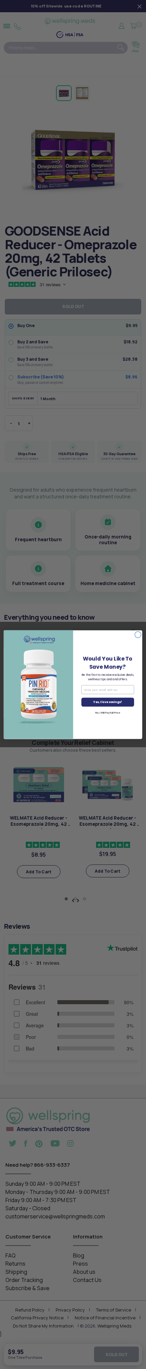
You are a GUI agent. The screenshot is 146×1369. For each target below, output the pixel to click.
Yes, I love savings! (107, 702)
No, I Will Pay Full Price (107, 713)
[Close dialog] (138, 634)
